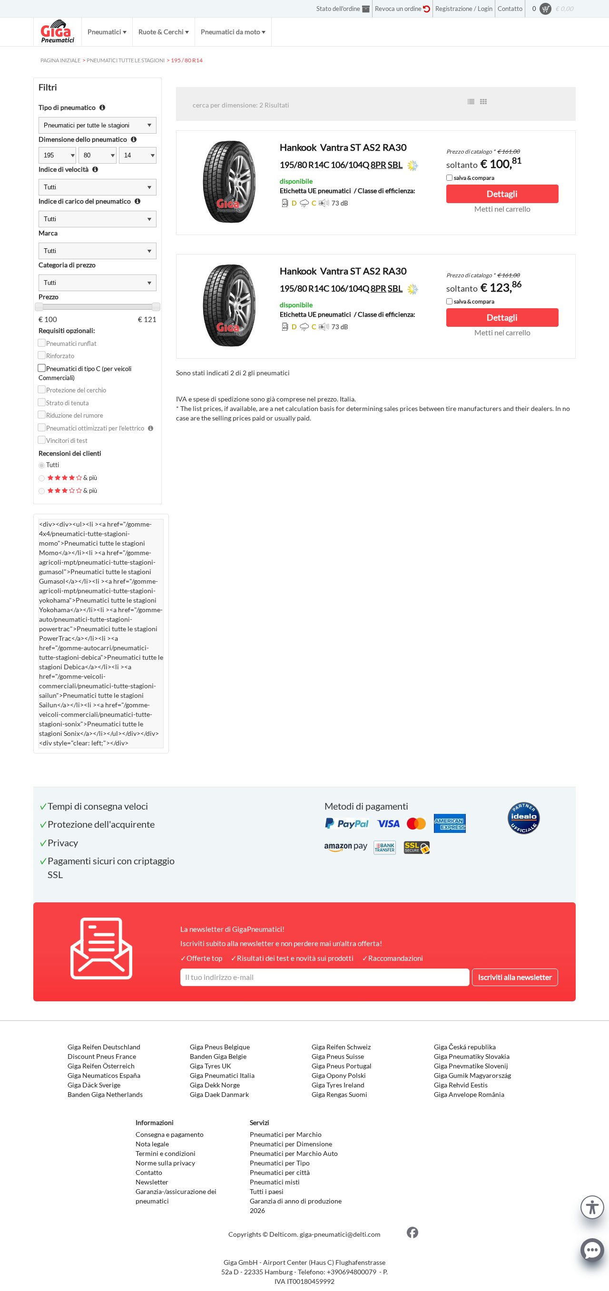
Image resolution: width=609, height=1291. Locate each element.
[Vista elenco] (471, 102)
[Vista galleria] (483, 102)
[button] (592, 1206)
